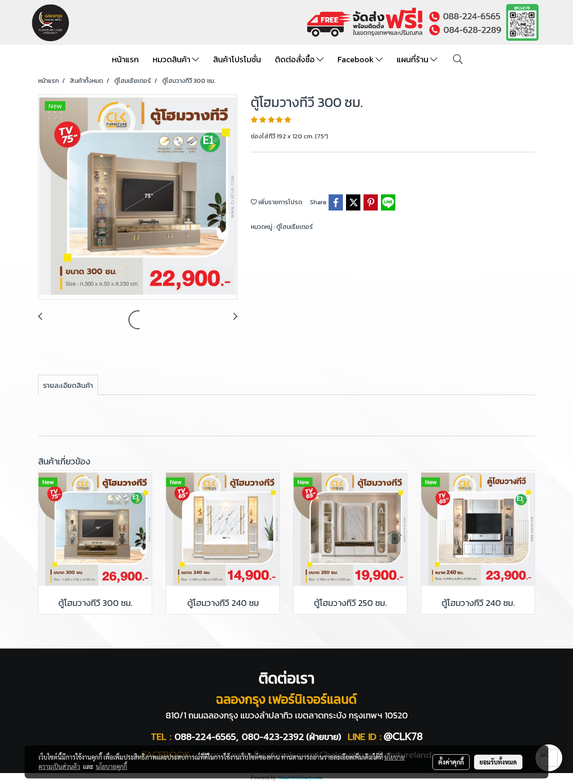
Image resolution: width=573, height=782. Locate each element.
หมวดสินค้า (172, 59)
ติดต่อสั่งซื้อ (295, 59)
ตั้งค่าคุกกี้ (451, 762)
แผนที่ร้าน (413, 59)
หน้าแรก (125, 59)
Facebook (357, 59)
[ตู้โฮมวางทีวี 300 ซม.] (137, 197)
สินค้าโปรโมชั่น (237, 59)
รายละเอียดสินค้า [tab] (68, 385)
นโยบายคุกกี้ (111, 766)
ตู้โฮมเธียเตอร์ (294, 227)
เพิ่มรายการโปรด (279, 202)
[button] (458, 59)
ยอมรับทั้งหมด (498, 762)
